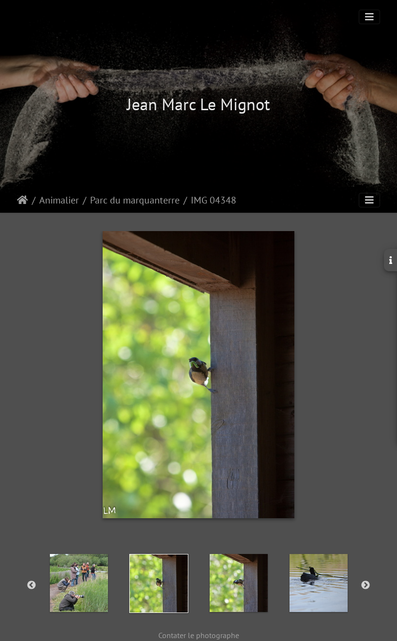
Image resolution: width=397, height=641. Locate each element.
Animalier (59, 200)
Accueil (22, 200)
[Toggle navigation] (369, 17)
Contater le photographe (198, 635)
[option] (79, 583)
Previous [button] (31, 585)
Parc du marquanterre (135, 200)
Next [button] (365, 585)
